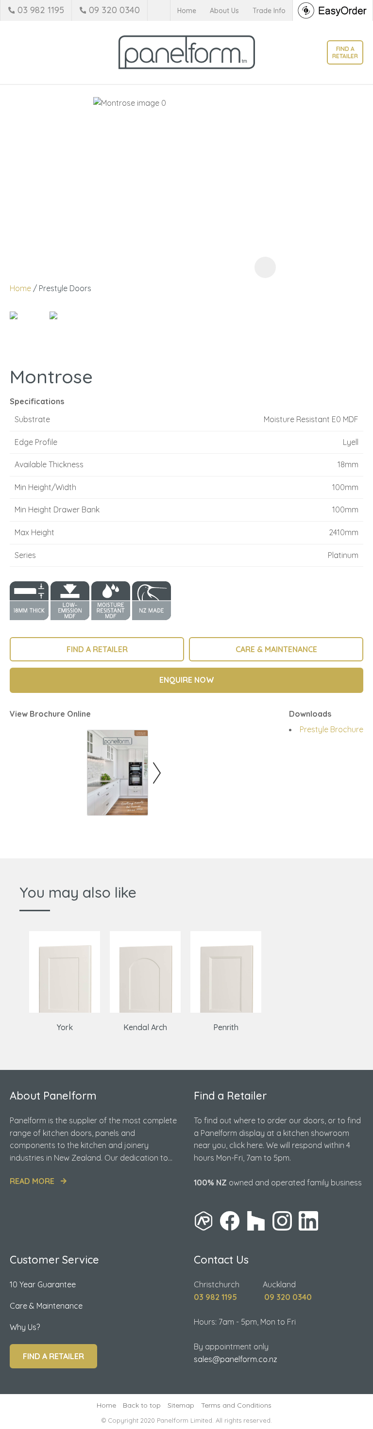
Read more (32, 1181)
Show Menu (15, 52)
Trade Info (269, 10)
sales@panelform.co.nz (235, 1359)
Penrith (225, 1027)
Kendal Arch (145, 1027)
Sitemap (181, 1405)
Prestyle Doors (65, 288)
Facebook (229, 1221)
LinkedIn (308, 1221)
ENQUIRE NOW (186, 680)
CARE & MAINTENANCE (276, 649)
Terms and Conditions (236, 1405)
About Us (224, 10)
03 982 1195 (40, 10)
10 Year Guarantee (43, 1284)
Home (186, 10)
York (65, 1027)
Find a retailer (345, 52)
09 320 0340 (114, 10)
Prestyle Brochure (331, 729)
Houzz (256, 1221)
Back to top (142, 1405)
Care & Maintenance (46, 1306)
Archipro (203, 1221)
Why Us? (25, 1327)
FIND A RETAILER (97, 649)
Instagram (282, 1221)
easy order (333, 10)
